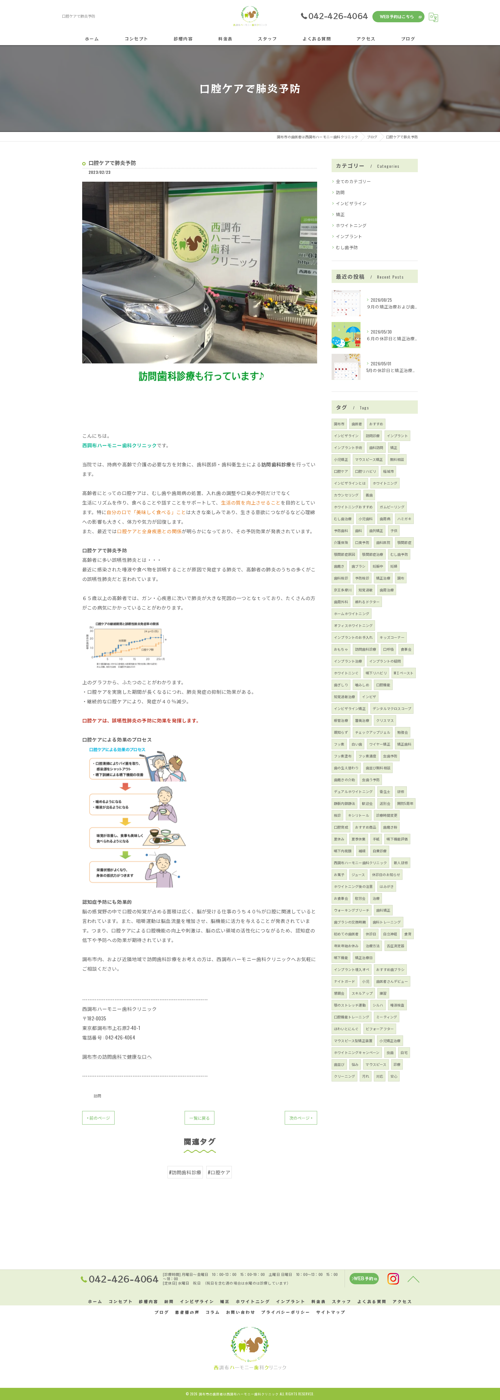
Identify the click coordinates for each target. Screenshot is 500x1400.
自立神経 (390, 933)
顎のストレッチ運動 (350, 1004)
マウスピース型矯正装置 (353, 1040)
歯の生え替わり (346, 767)
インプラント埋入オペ (351, 969)
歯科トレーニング (387, 921)
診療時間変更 (386, 815)
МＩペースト (403, 672)
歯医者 (357, 423)
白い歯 (357, 744)
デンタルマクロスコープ (392, 708)
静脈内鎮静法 (344, 803)
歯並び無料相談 (378, 767)
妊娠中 (378, 566)
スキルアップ (362, 993)
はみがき (387, 886)
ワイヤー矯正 (379, 744)
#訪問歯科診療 (185, 1172)
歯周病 (385, 518)
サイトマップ (331, 1312)
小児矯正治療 (389, 1040)
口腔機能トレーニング (351, 1016)
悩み (355, 1064)
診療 (397, 1064)
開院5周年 (405, 803)
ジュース (358, 874)
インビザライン (351, 203)
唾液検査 (397, 1004)
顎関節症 (404, 542)
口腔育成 (341, 827)
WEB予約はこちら (397, 16)
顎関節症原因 (344, 554)
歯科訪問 (376, 447)
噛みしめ (362, 684)
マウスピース (375, 1064)
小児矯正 (341, 459)
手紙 (376, 838)
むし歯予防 (347, 247)
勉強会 (402, 732)
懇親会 (339, 993)
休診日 (371, 933)
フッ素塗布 (343, 755)
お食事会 (341, 898)
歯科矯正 (383, 910)
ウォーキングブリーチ (351, 910)
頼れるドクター (367, 601)
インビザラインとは (350, 483)
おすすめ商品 (365, 827)
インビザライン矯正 (350, 708)
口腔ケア (341, 471)
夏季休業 (359, 838)
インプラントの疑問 (385, 660)
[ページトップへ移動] (413, 1279)
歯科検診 (341, 577)
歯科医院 (383, 542)
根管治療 (341, 720)
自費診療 (380, 850)
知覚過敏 (366, 589)
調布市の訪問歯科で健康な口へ (117, 1056)
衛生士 (385, 791)
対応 (379, 1076)
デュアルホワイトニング (353, 791)
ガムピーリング (392, 506)
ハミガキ (404, 518)
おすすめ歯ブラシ (390, 969)
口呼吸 (388, 649)
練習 (383, 993)
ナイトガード (344, 981)
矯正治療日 (364, 957)
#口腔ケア (219, 1172)
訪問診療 (373, 435)
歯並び (339, 1064)
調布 (400, 577)
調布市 (339, 423)
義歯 (369, 494)
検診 (337, 815)
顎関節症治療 (372, 554)
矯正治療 (383, 577)
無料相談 (397, 459)
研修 (400, 791)
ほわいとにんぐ (346, 1028)
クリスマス (385, 720)
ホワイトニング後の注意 (353, 886)
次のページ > (300, 1118)
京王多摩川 (343, 589)
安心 (393, 1076)
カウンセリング (346, 494)
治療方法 (373, 945)
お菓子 (339, 874)
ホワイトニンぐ (346, 672)
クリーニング (344, 1076)
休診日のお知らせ (386, 874)
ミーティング (386, 1016)
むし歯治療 (343, 518)
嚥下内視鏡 (343, 850)
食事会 (406, 649)
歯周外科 (341, 601)
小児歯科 (366, 518)
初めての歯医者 (346, 933)
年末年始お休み (346, 945)
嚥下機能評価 (397, 838)
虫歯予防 (390, 755)
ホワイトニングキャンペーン (357, 1052)
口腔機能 (383, 684)
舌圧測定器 (396, 945)
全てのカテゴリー (353, 181)
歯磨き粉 (390, 827)
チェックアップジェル (372, 732)
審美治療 (362, 720)
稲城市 (388, 471)
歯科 (358, 530)
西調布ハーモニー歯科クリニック (360, 862)
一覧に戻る (199, 1118)
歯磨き (339, 566)
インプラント (349, 236)
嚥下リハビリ (376, 672)
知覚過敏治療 (344, 696)
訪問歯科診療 (365, 649)
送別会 (385, 803)
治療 (376, 898)
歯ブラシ (359, 566)
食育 (407, 933)
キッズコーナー (392, 637)
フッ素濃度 (367, 755)
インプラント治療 (348, 660)
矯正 (340, 214)
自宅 (403, 1052)
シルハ (378, 1004)
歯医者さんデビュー (392, 981)
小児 (365, 981)
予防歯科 (341, 530)
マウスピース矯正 (369, 459)
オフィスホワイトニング (353, 625)
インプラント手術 (348, 447)
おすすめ (376, 423)
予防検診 (362, 577)
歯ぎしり (341, 684)
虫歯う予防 (371, 779)
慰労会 (360, 898)
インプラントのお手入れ (353, 637)
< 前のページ (98, 1118)
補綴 (362, 850)
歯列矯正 (376, 530)
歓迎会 (367, 803)
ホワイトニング (351, 225)
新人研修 (401, 862)
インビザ (369, 696)
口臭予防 (362, 542)
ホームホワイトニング (351, 613)
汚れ (365, 1076)
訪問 (97, 1096)
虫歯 (390, 1052)
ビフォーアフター (380, 1028)
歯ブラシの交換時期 (350, 921)
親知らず (341, 732)
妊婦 (393, 566)
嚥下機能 (341, 957)
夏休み (339, 838)
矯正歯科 (404, 744)
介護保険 (341, 542)
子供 (393, 530)
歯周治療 (387, 589)
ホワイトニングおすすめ (353, 506)
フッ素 (339, 744)
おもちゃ (341, 649)
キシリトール (358, 815)
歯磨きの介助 (344, 779)
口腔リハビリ (365, 471)
